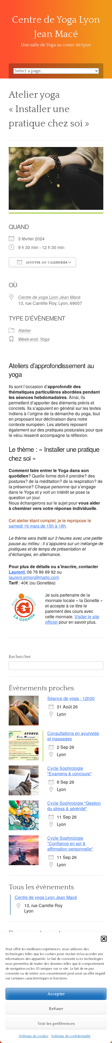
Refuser (56, 1008)
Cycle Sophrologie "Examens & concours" (69, 771)
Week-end (28, 339)
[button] (104, 938)
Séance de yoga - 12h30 (71, 698)
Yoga (44, 339)
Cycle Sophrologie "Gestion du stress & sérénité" (74, 806)
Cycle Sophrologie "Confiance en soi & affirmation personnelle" (70, 843)
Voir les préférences (56, 1023)
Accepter (56, 994)
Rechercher (20, 656)
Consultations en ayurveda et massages (73, 736)
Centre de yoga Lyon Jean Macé (49, 297)
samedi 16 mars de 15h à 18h (37, 526)
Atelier (24, 330)
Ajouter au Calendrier (46, 262)
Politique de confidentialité (71, 1036)
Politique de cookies (33, 1036)
